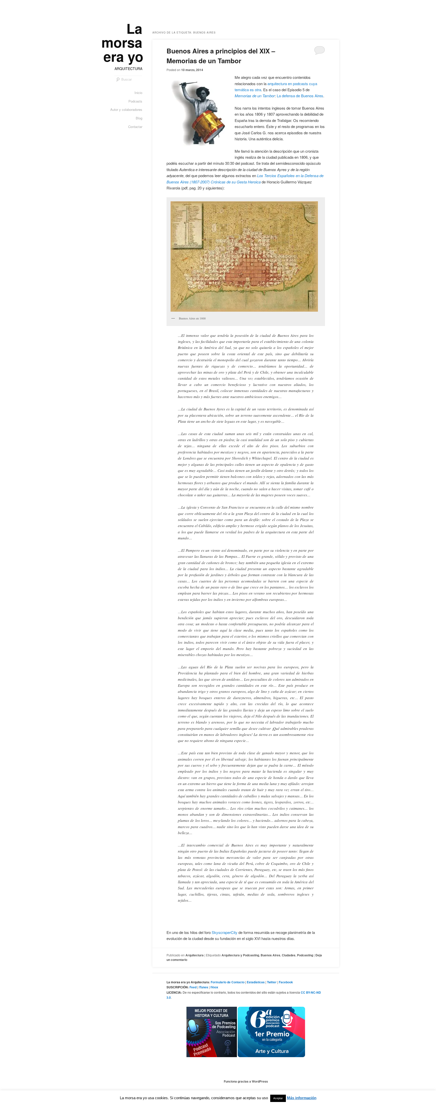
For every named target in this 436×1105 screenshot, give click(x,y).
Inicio (138, 92)
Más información (301, 1098)
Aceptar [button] (278, 1098)
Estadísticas (256, 982)
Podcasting (305, 955)
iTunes (203, 987)
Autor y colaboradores (126, 109)
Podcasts (135, 101)
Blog (139, 118)
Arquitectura (194, 955)
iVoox (214, 987)
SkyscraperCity (224, 932)
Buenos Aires (270, 955)
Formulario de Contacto (227, 982)
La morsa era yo (122, 42)
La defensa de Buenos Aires (300, 95)
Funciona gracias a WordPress (246, 1081)
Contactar (135, 126)
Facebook (286, 982)
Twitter (272, 982)
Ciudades (288, 955)
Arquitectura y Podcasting (240, 955)
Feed (193, 987)
